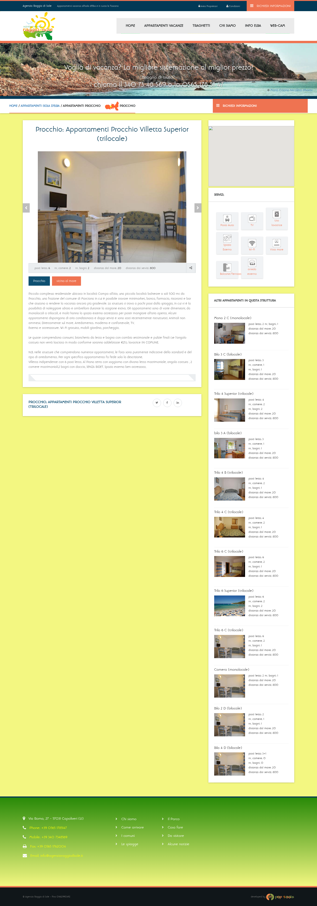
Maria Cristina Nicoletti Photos (291, 90)
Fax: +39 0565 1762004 (48, 846)
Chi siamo (227, 25)
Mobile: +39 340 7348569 (48, 837)
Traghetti (201, 25)
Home (130, 25)
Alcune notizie (178, 844)
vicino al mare (66, 281)
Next (197, 208)
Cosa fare (175, 827)
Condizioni (234, 6)
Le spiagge (129, 844)
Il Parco (174, 819)
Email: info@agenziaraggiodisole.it (56, 855)
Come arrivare (132, 827)
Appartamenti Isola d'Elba (40, 106)
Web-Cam (277, 25)
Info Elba (253, 25)
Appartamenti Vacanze (163, 25)
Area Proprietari (208, 6)
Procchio (39, 281)
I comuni (128, 835)
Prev (26, 208)
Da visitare (176, 835)
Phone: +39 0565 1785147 (48, 827)
